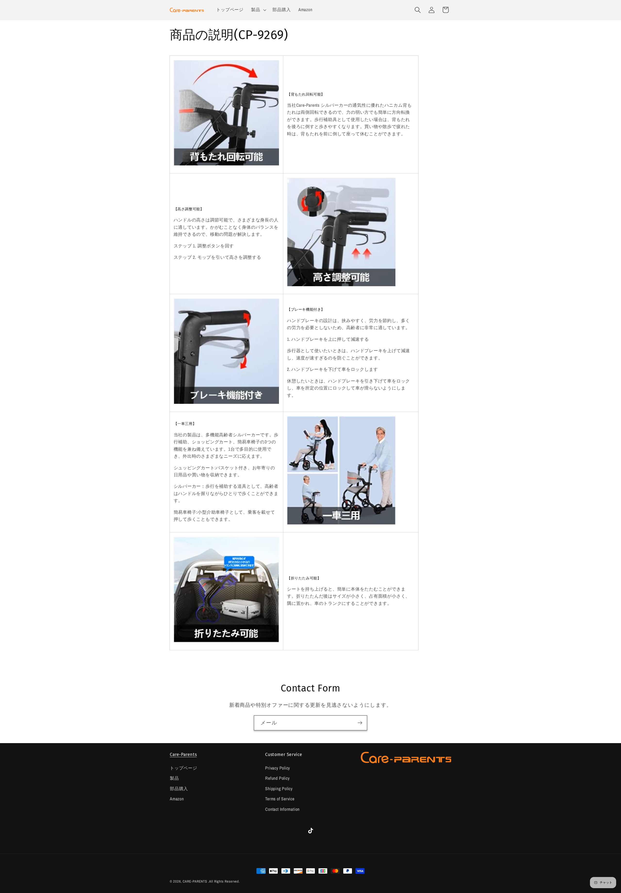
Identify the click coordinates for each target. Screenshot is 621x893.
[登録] (360, 723)
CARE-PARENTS (195, 881)
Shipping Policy (279, 789)
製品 (174, 778)
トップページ (183, 768)
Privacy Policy (277, 768)
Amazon (177, 799)
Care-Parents (183, 754)
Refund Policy (277, 778)
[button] (258, 9)
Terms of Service (279, 799)
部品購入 (179, 789)
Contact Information (282, 809)
